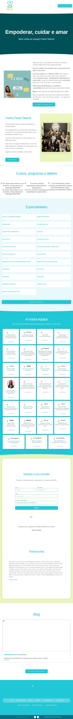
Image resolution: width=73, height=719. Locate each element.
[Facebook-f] (38, 717)
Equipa (30, 700)
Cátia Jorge (62, 335)
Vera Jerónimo (10, 351)
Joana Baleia (62, 384)
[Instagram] (35, 717)
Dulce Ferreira (28, 384)
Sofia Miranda (10, 335)
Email (16, 493)
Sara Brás (45, 335)
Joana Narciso (28, 351)
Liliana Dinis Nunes (45, 384)
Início (11, 700)
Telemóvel (39, 487)
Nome (16, 487)
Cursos (37, 700)
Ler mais (6, 660)
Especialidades (21, 700)
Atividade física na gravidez (15, 654)
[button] (52, 6)
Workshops (48, 700)
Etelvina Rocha (28, 407)
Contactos (59, 700)
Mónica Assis (11, 407)
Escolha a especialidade (21, 500)
